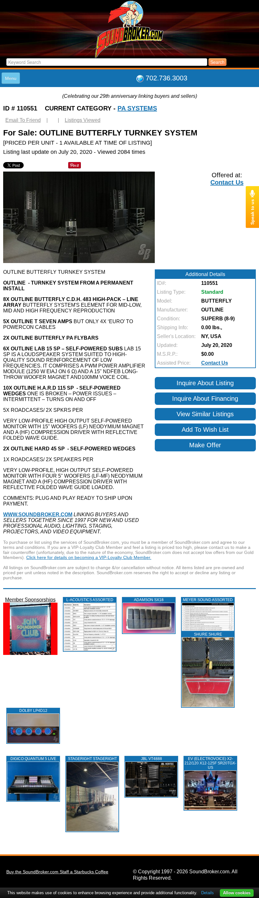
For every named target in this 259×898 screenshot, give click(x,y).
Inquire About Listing (205, 383)
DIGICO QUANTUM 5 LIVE (33, 759)
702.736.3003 (166, 78)
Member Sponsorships (30, 599)
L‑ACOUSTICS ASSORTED (89, 600)
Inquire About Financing (205, 398)
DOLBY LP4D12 (33, 710)
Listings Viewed (82, 120)
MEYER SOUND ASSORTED (208, 600)
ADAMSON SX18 (149, 600)
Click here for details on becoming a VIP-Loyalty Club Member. (88, 557)
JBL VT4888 (151, 759)
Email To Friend (23, 120)
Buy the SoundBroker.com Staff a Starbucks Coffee (57, 871)
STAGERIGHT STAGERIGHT (92, 759)
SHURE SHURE (208, 634)
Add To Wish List (205, 429)
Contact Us (227, 182)
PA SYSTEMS (137, 108)
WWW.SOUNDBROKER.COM (37, 514)
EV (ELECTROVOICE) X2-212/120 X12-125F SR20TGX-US (210, 763)
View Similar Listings (205, 414)
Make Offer (205, 445)
